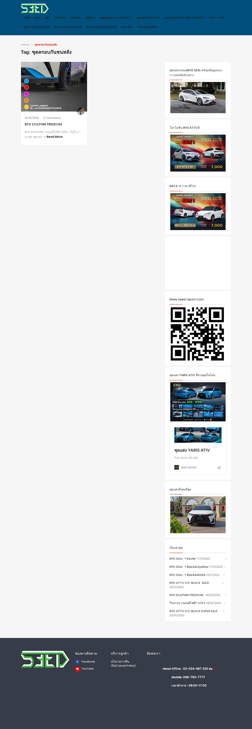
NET (47, 18)
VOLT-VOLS (217, 18)
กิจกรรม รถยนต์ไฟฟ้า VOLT (188, 603)
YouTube (84, 668)
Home (25, 45)
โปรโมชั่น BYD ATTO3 (185, 128)
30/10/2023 (32, 118)
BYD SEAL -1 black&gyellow (189, 567)
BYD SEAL (127, 27)
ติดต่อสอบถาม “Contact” (116, 18)
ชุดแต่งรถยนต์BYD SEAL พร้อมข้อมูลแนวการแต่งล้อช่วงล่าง (196, 72)
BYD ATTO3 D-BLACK (67, 27)
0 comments (52, 118)
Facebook (84, 661)
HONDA (75, 18)
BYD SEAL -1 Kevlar (183, 559)
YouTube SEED (147, 27)
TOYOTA (60, 18)
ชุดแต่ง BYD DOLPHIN (36, 27)
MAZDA (90, 18)
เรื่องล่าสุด (176, 548)
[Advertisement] (198, 263)
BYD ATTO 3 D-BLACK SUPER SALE (194, 611)
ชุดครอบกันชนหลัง (46, 45)
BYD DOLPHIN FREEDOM (44, 124)
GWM (26, 18)
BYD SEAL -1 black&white (187, 575)
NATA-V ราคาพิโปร (183, 186)
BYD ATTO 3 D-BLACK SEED (189, 583)
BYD (37, 18)
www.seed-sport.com (187, 299)
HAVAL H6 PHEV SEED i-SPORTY (184, 18)
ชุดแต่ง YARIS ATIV (148, 18)
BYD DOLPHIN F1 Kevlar (101, 27)
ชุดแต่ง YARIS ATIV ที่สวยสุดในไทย (192, 375)
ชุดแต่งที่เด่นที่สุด (180, 489)
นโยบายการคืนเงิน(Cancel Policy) (123, 663)
